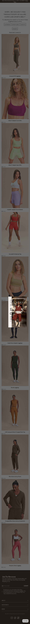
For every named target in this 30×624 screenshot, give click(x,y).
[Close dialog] (20, 297)
